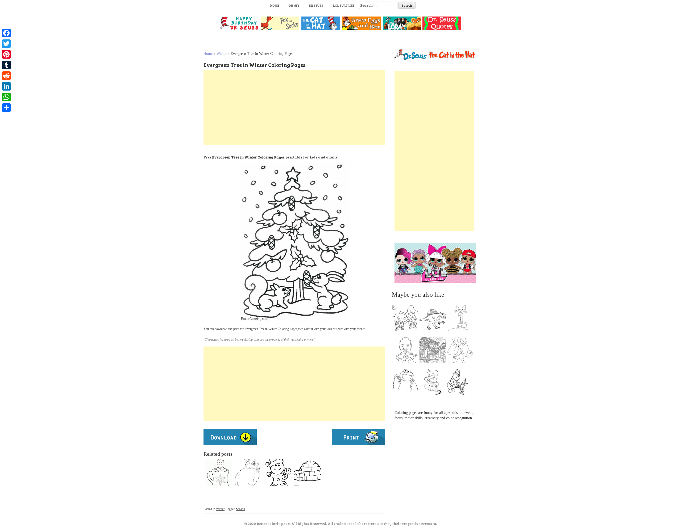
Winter (222, 54)
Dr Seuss (316, 5)
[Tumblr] (6, 65)
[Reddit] (6, 75)
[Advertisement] (294, 107)
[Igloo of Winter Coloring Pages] (307, 472)
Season (240, 509)
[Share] (6, 107)
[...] (407, 319)
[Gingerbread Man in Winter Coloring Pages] (278, 472)
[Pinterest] (6, 54)
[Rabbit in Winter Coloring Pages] (248, 472)
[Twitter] (6, 43)
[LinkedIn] (6, 86)
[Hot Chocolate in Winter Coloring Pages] (218, 472)
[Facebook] (6, 33)
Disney (294, 5)
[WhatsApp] (6, 97)
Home (274, 5)
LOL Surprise (343, 5)
